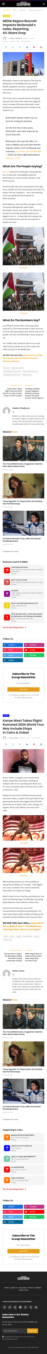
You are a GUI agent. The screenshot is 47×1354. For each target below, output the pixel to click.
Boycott (6, 368)
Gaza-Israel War (17, 368)
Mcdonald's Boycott (30, 371)
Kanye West (27, 936)
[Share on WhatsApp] (13, 47)
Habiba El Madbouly (15, 38)
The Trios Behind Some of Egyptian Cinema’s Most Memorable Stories (23, 465)
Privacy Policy (21, 697)
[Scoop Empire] (23, 4)
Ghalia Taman (13, 738)
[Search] (44, 3)
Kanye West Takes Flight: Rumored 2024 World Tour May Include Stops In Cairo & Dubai (12, 392)
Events (6, 715)
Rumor (36, 936)
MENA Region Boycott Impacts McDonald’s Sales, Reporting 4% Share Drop (33, 957)
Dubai (19, 936)
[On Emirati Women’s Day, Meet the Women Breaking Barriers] (23, 523)
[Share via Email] (41, 47)
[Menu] (3, 3)
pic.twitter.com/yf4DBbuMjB (28, 151)
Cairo (12, 936)
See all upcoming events (14, 627)
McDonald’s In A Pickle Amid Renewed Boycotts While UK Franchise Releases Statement (22, 358)
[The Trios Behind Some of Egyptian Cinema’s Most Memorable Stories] (23, 448)
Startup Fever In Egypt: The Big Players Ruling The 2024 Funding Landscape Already (13, 957)
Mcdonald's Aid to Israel (12, 371)
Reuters (6, 172)
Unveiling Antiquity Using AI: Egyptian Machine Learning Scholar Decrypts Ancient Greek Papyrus (34, 393)
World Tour (8, 940)
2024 (6, 936)
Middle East (27, 375)
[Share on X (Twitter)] (20, 47)
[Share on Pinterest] (34, 47)
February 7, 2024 (13, 158)
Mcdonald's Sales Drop (12, 375)
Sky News (25, 268)
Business (7, 16)
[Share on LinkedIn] (27, 47)
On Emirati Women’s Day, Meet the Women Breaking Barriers (22, 539)
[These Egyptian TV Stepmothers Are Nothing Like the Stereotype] (23, 485)
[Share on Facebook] (6, 47)
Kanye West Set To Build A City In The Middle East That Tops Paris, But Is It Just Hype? (23, 926)
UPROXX (24, 843)
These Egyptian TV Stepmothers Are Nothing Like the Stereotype (22, 502)
